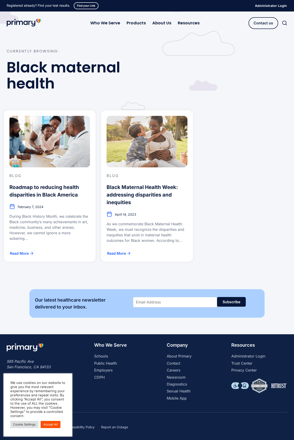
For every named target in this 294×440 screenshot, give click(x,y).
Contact (173, 363)
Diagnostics (177, 384)
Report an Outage (114, 427)
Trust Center (241, 363)
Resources (189, 23)
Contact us (263, 23)
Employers (103, 370)
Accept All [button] (50, 424)
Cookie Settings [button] (24, 424)
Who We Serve (105, 23)
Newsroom (176, 377)
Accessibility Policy (80, 427)
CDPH (99, 377)
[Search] (284, 23)
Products (136, 23)
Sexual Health (178, 391)
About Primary (179, 356)
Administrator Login (271, 6)
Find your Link (86, 5)
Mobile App (177, 398)
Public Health (105, 363)
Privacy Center (244, 370)
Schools (101, 356)
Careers (173, 370)
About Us (161, 23)
